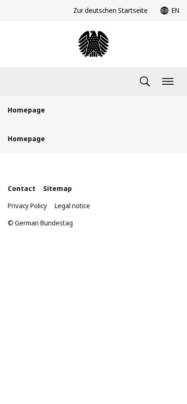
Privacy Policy (27, 205)
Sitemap (57, 188)
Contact (21, 188)
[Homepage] (93, 44)
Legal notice (72, 205)
